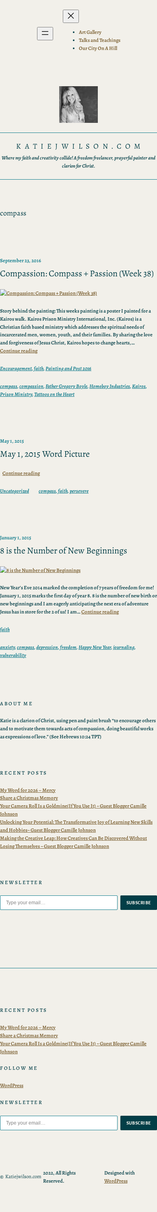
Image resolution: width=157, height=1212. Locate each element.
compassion (31, 386)
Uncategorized (14, 490)
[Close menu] (71, 16)
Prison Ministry (16, 394)
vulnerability (13, 655)
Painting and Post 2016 (68, 368)
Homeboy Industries (109, 386)
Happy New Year (94, 647)
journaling (123, 647)
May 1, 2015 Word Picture (45, 454)
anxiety (7, 647)
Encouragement (16, 368)
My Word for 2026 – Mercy (28, 790)
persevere (79, 490)
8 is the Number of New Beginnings (63, 551)
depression (47, 647)
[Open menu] (45, 33)
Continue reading (18, 350)
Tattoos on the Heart (54, 394)
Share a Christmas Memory (29, 797)
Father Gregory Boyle (66, 386)
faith (38, 368)
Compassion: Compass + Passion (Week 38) (77, 274)
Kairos (139, 386)
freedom (68, 647)
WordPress (11, 1085)
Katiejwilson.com (80, 146)
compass (8, 386)
